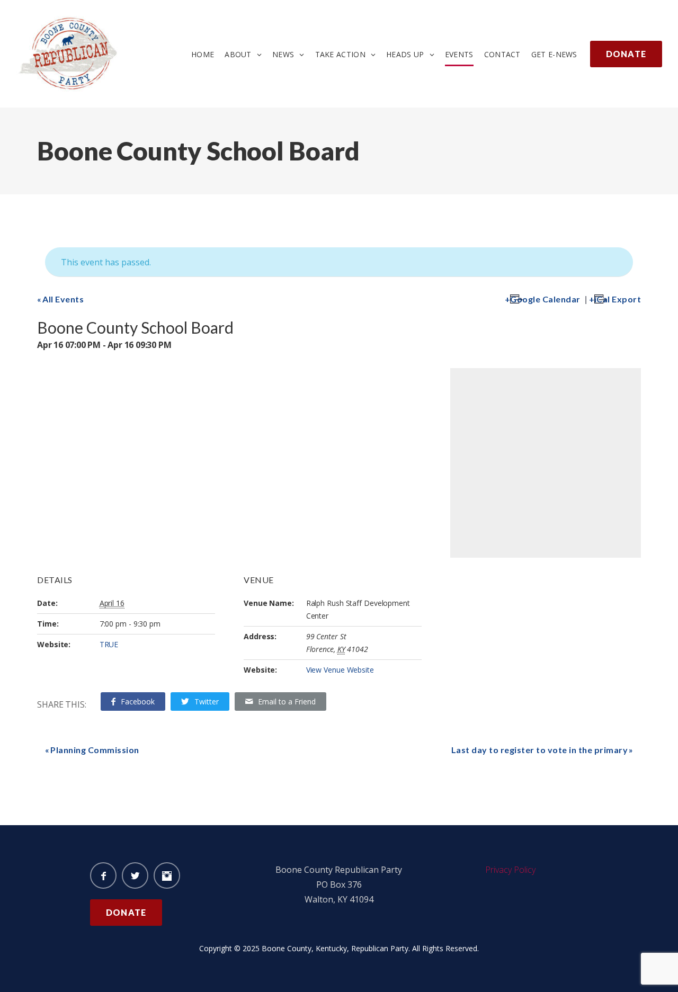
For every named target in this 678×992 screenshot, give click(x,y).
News (283, 54)
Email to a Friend (287, 701)
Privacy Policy (510, 869)
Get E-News (554, 54)
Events (459, 54)
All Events (63, 299)
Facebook (138, 701)
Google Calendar (545, 299)
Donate (626, 54)
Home (202, 54)
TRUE (109, 644)
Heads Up (405, 54)
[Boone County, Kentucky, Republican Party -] (69, 23)
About (238, 54)
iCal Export (617, 299)
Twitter (206, 701)
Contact (502, 54)
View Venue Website (340, 670)
